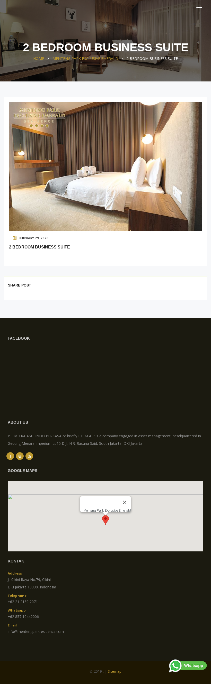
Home (38, 58)
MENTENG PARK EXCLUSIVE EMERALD (85, 58)
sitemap (114, 671)
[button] (105, 520)
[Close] (125, 502)
